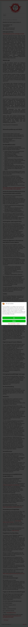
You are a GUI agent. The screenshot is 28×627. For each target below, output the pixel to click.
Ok (14, 318)
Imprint (18, 323)
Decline (14, 321)
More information (12, 323)
